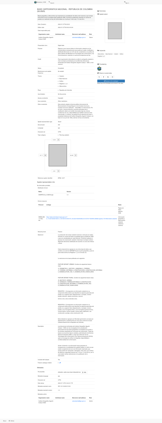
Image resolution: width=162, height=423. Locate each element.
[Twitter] (99, 76)
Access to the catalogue (111, 81)
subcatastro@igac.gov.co (79, 37)
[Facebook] (103, 76)
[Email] (112, 76)
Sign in (127, 3)
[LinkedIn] (108, 76)
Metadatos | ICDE (41, 2)
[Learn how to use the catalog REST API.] (16, 421)
